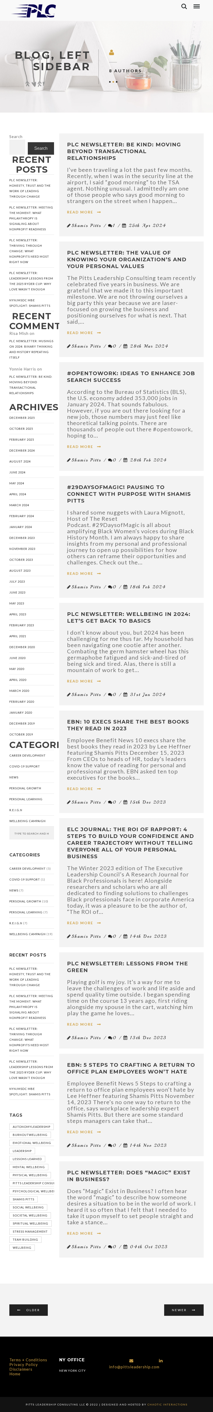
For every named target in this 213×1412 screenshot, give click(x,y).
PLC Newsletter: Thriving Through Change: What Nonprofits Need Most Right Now (29, 251)
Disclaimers (20, 1369)
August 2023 (20, 570)
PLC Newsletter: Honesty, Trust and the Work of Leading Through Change (30, 188)
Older (33, 1310)
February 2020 (21, 701)
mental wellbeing (29, 1167)
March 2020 (19, 690)
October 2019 (21, 734)
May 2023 (16, 603)
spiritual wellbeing (30, 1223)
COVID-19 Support (24, 766)
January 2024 (20, 527)
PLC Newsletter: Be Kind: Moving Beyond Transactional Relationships (30, 385)
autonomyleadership (31, 1126)
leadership (22, 1151)
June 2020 (17, 658)
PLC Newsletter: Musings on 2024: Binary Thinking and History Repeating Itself (31, 349)
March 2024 (19, 505)
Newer (179, 1310)
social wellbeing (28, 1207)
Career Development (27, 755)
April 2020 (17, 679)
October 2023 (21, 559)
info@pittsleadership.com (134, 1366)
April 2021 (17, 636)
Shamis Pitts (23, 1199)
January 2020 (20, 712)
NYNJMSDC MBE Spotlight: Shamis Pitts (29, 302)
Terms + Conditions (28, 1359)
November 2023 (22, 548)
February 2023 (21, 625)
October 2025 (21, 428)
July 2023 (17, 581)
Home (15, 1373)
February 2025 (21, 439)
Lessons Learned (27, 1159)
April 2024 (17, 494)
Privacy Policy (23, 1364)
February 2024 (21, 516)
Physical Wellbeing (30, 1175)
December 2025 (22, 417)
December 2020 (22, 647)
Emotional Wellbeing (32, 1142)
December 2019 (22, 723)
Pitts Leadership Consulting (38, 1183)
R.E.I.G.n (15, 810)
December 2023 (22, 537)
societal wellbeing (30, 1215)
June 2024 (17, 472)
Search (16, 136)
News (13, 777)
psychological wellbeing (36, 1191)
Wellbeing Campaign (27, 821)
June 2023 (17, 592)
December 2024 (22, 450)
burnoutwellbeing (30, 1134)
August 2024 (20, 461)
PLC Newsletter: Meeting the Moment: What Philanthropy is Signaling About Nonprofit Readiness (31, 218)
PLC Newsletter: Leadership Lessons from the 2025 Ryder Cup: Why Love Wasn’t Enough (31, 281)
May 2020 (16, 669)
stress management (30, 1231)
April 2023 (17, 614)
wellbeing (22, 1247)
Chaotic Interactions (167, 1404)
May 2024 (16, 483)
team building (25, 1239)
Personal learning (26, 799)
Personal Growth (25, 788)
